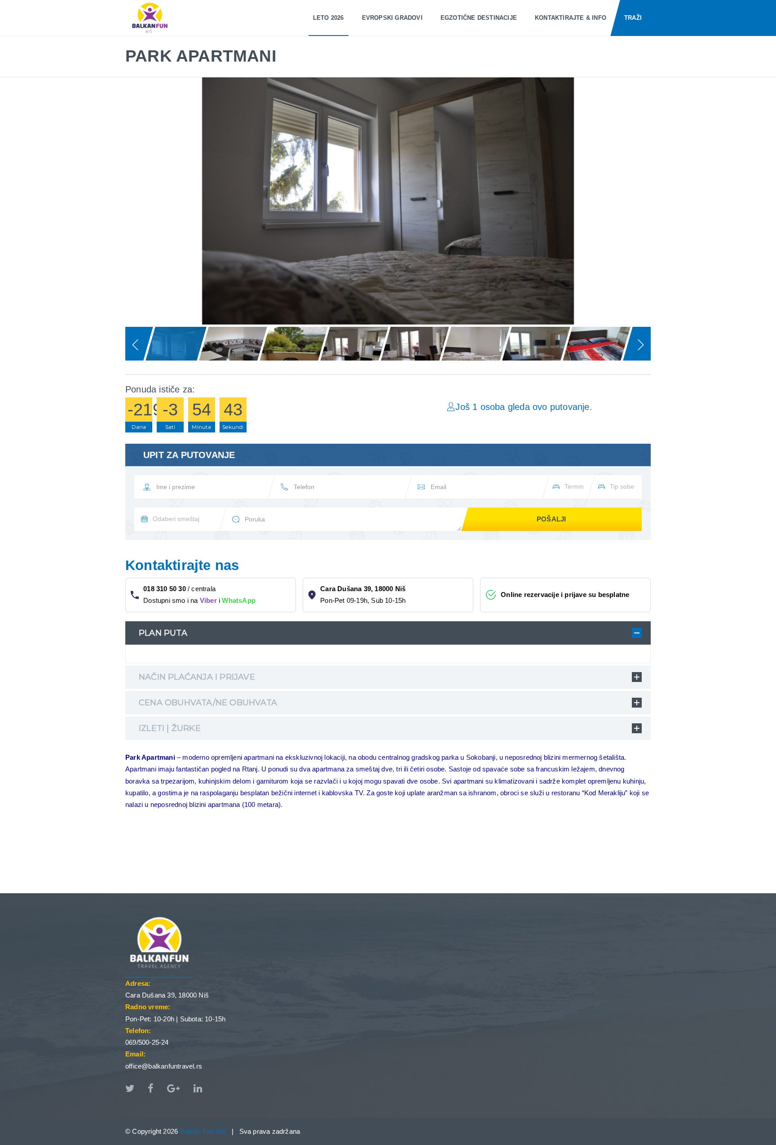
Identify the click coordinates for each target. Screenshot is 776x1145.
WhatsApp (239, 600)
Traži (633, 17)
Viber (208, 600)
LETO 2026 (328, 17)
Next (666, 198)
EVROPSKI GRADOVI (392, 17)
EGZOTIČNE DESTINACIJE (479, 17)
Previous (109, 198)
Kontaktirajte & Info (570, 17)
